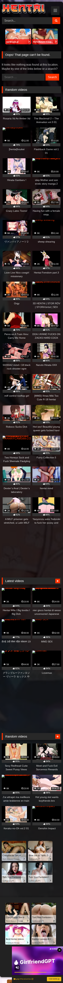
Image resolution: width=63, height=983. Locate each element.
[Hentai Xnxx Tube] (26, 8)
